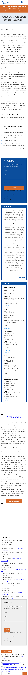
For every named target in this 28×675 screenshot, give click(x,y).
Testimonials (14, 416)
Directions (6, 307)
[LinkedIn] (12, 598)
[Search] (24, 673)
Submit (14, 187)
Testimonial (8, 206)
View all (21, 277)
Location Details (7, 305)
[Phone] (21, 2)
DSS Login (9, 671)
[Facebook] (11, 598)
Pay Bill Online (7, 651)
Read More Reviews (13, 501)
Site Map (3, 671)
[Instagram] (13, 598)
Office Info (17, 548)
